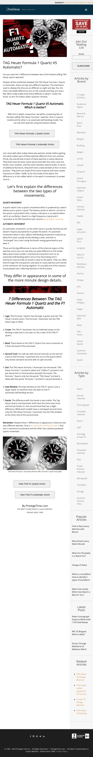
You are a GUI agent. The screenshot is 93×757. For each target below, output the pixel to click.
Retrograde (82, 478)
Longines (81, 248)
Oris (79, 286)
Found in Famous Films (81, 501)
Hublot (80, 216)
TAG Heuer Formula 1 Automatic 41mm (35, 144)
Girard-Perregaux (81, 179)
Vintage (80, 491)
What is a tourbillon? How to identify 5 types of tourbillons (81, 577)
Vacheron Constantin (82, 352)
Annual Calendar (81, 397)
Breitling (81, 145)
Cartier (80, 158)
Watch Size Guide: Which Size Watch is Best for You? (81, 592)
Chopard (81, 171)
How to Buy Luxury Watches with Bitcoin (80, 529)
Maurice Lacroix (80, 256)
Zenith (80, 360)
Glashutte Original (81, 189)
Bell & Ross (79, 124)
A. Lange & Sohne (81, 96)
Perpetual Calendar (81, 451)
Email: (81, 54)
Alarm (79, 389)
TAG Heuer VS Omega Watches (81, 677)
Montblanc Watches (82, 265)
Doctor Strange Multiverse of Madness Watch (79, 646)
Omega (80, 280)
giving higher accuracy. (53, 219)
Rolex (79, 325)
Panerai (80, 293)
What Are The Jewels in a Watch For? (81, 554)
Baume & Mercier (81, 115)
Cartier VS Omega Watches (80, 702)
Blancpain (81, 132)
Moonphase (82, 443)
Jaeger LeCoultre (81, 230)
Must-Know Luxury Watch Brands (80, 542)
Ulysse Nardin (80, 342)
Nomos (80, 273)
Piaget (80, 309)
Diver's (80, 421)
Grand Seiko (80, 198)
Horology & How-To (81, 435)
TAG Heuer (80, 333)
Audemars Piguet (81, 105)
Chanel (80, 165)
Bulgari (80, 152)
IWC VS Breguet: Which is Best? (79, 633)
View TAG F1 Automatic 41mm (35, 495)
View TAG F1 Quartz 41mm (32, 484)
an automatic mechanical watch (44, 425)
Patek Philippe (80, 301)
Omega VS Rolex (79, 565)
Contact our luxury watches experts (78, 2)
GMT (79, 427)
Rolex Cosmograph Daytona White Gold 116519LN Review (81, 619)
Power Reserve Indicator (81, 469)
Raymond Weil (81, 317)
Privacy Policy (62, 751)
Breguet (80, 139)
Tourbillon (81, 485)
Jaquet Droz (80, 240)
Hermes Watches (81, 208)
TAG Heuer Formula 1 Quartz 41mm (32, 133)
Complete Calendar (81, 413)
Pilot (79, 459)
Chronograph (83, 405)
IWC (78, 222)
